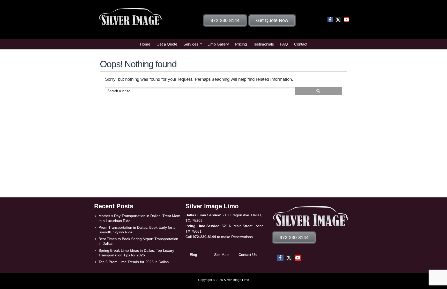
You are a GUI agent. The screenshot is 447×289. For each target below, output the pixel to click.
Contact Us (248, 255)
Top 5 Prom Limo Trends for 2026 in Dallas (134, 262)
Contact (300, 44)
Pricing (241, 44)
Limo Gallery (218, 44)
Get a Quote (167, 44)
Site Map (221, 255)
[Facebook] (330, 19)
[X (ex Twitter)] (338, 19)
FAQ (284, 44)
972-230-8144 (204, 237)
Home (145, 44)
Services (190, 44)
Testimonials (263, 44)
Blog (193, 255)
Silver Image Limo (236, 280)
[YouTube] (346, 19)
